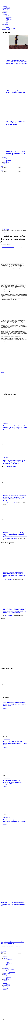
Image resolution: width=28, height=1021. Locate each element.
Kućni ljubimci (6, 29)
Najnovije (5, 956)
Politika (7, 20)
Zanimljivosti (7, 817)
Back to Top (3, 951)
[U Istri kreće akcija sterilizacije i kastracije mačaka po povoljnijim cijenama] (17, 77)
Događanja (8, 160)
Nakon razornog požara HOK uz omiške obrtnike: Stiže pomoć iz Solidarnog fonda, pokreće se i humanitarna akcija (15, 427)
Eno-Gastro (5, 24)
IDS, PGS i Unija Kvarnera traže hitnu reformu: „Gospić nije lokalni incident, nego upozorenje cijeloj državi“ (14, 462)
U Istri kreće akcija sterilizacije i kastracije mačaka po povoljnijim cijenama (15, 92)
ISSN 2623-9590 (17, 946)
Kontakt (5, 12)
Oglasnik (5, 163)
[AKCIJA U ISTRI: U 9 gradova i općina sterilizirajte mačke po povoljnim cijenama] (17, 107)
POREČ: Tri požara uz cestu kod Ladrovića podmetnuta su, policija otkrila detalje (15, 743)
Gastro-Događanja (10, 25)
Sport (7, 22)
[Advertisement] (14, 357)
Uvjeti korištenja (6, 8)
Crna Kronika (9, 15)
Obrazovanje (8, 19)
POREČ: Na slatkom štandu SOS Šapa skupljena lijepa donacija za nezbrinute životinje (15, 153)
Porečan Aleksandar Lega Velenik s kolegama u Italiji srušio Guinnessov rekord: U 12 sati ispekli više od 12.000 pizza (14, 574)
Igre (7, 161)
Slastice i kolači (12, 28)
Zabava (4, 157)
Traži (20, 167)
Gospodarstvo (9, 17)
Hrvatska (2, 372)
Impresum (8, 7)
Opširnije (5, 708)
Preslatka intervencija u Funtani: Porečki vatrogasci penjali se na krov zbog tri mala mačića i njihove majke (16, 61)
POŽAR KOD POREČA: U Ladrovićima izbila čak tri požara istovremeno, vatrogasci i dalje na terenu (14, 782)
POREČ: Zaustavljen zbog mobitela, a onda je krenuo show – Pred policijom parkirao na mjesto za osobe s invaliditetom (15, 534)
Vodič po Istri (6, 162)
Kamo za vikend (9, 158)
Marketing (5, 11)
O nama (5, 6)
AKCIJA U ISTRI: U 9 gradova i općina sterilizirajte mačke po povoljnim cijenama (15, 123)
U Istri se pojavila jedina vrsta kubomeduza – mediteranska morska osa (14, 820)
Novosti (5, 14)
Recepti (7, 27)
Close (2, 952)
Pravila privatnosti (7, 9)
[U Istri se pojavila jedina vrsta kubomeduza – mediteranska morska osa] (15, 800)
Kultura (7, 18)
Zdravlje (8, 23)
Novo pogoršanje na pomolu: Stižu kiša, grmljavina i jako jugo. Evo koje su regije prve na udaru (14, 704)
